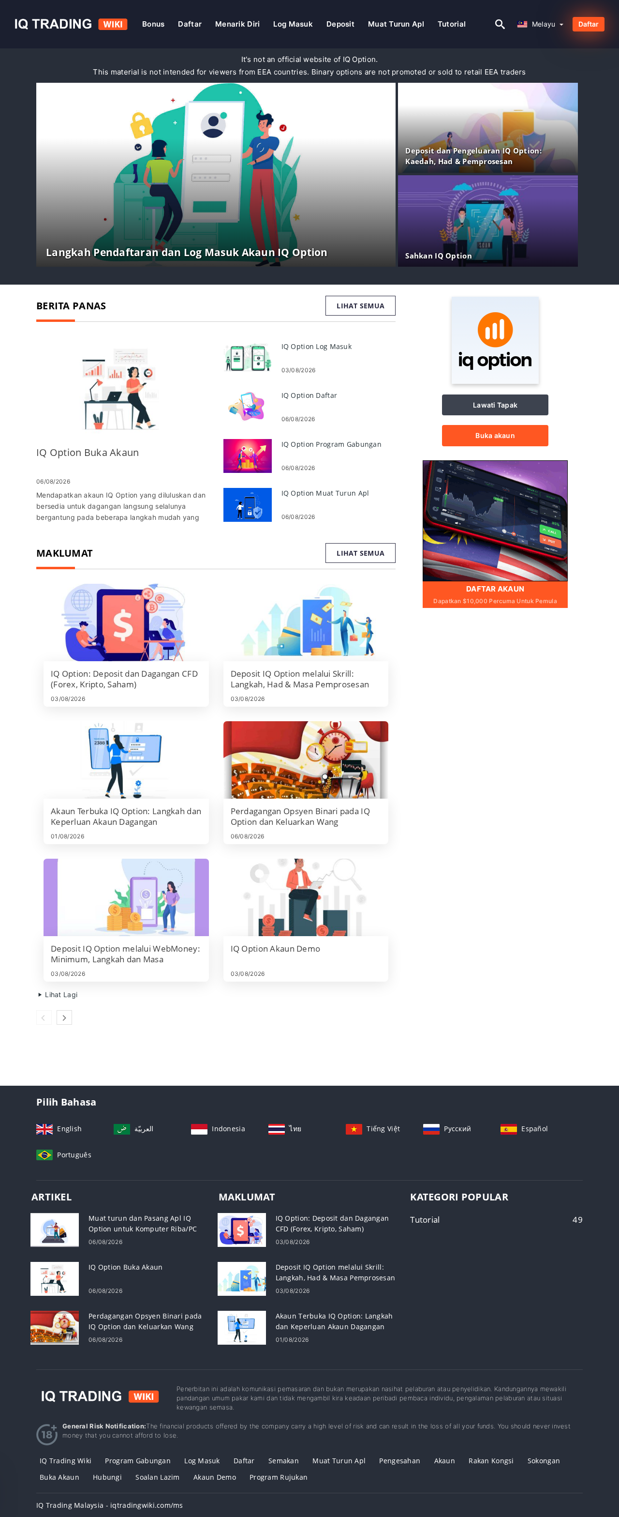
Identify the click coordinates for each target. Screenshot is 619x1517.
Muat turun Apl (396, 24)
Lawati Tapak (495, 405)
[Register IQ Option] (495, 520)
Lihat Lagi (60, 994)
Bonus (153, 24)
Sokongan (544, 1460)
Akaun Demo (214, 1477)
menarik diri (237, 24)
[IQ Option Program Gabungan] (247, 455)
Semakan (283, 1460)
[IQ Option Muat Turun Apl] (247, 504)
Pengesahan (399, 1460)
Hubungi (107, 1477)
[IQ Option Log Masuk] (247, 357)
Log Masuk (202, 1460)
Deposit (340, 24)
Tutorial (452, 24)
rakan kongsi (491, 1460)
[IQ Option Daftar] (247, 406)
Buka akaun (495, 435)
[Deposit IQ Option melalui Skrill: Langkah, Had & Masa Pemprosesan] (306, 622)
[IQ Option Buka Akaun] (122, 389)
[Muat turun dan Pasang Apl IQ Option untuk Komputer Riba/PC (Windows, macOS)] (54, 1229)
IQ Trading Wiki (65, 1460)
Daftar (190, 24)
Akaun (444, 1460)
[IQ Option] (495, 381)
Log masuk (293, 24)
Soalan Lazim (157, 1477)
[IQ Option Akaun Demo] (306, 897)
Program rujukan (279, 1477)
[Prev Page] (44, 1017)
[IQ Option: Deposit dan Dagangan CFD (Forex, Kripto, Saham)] (126, 622)
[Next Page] (64, 1017)
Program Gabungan (137, 1460)
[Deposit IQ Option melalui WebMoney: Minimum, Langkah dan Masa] (126, 897)
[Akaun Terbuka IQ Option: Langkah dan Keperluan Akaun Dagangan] (126, 760)
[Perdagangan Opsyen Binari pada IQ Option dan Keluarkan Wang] (306, 760)
